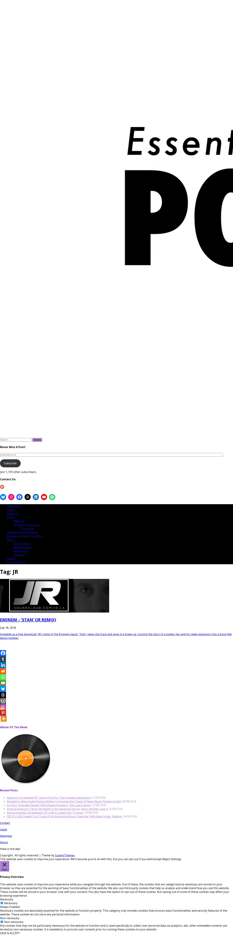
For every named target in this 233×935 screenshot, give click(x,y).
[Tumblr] (3, 659)
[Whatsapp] (3, 677)
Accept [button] (157, 859)
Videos (11, 558)
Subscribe (10, 463)
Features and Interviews (22, 532)
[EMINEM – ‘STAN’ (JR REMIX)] (54, 611)
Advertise (6, 836)
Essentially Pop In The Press (25, 536)
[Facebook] (3, 653)
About (4, 842)
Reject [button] (166, 859)
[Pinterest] (3, 713)
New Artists (21, 551)
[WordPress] (3, 701)
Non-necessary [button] (9, 918)
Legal (10, 510)
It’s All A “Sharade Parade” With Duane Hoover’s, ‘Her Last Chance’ (49, 805)
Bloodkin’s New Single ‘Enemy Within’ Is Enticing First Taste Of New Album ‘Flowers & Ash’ (64, 801)
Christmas (26, 528)
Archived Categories (26, 525)
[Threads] (3, 695)
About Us (13, 513)
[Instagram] (3, 707)
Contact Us (14, 506)
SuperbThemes (65, 855)
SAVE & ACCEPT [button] (10, 933)
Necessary (10, 903)
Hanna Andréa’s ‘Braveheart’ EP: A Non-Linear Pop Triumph (45, 813)
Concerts (19, 555)
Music (10, 540)
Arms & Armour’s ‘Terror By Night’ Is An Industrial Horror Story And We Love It (57, 809)
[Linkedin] (3, 665)
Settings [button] (176, 859)
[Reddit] (3, 671)
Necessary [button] (6, 899)
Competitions (22, 543)
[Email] (3, 683)
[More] (3, 719)
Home (10, 517)
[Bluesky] (3, 689)
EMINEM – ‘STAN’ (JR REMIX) (28, 619)
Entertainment (16, 562)
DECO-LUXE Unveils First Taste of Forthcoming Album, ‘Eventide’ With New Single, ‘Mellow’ (64, 816)
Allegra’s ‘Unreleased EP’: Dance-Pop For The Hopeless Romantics (49, 798)
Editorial (19, 521)
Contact (5, 823)
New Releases (22, 547)
